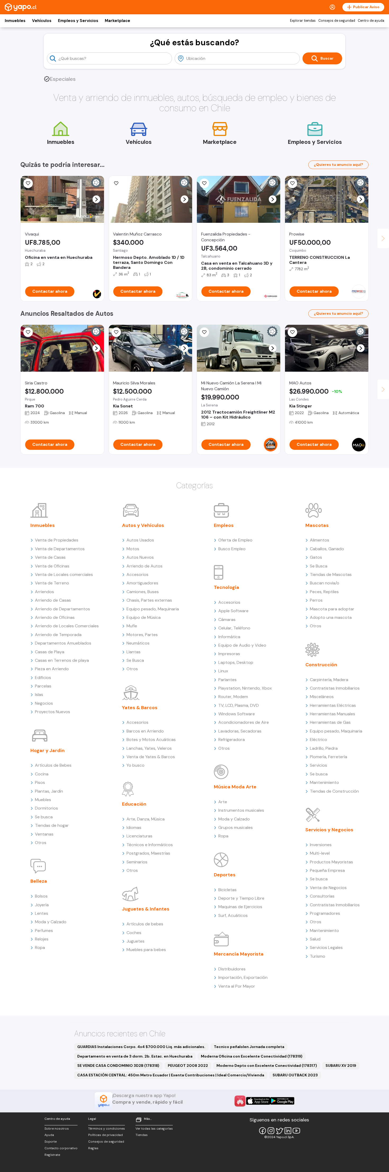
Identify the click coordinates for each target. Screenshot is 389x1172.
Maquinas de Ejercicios (240, 906)
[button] (96, 199)
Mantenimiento (324, 782)
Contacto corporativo (61, 1148)
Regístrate (52, 1155)
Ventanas (44, 834)
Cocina (41, 774)
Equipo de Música (143, 617)
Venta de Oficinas (52, 566)
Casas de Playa (49, 652)
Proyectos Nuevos (52, 711)
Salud (315, 939)
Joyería (42, 905)
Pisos (40, 782)
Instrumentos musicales (241, 810)
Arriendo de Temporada (58, 634)
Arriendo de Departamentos (62, 609)
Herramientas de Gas (330, 722)
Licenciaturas (139, 836)
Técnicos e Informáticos (149, 844)
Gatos (316, 557)
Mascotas (317, 525)
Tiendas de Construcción (334, 791)
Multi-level (320, 853)
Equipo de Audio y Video (242, 645)
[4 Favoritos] (116, 183)
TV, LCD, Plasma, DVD (238, 705)
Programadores (325, 913)
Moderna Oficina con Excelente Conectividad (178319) (251, 1056)
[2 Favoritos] (204, 183)
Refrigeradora (231, 739)
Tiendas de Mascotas (331, 574)
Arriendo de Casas (53, 600)
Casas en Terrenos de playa (62, 660)
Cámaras (227, 619)
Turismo (317, 956)
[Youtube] (296, 1130)
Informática (229, 637)
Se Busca (135, 660)
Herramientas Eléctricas (333, 705)
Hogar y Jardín (47, 750)
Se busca (44, 817)
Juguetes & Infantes (145, 909)
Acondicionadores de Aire (243, 722)
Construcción (321, 665)
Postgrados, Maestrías (148, 853)
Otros (40, 842)
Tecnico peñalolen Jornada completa (249, 1046)
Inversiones (321, 844)
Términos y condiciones (106, 1128)
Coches (133, 932)
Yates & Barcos (139, 707)
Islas (39, 694)
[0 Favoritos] (28, 183)
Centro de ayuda (371, 21)
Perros (316, 600)
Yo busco (135, 765)
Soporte (50, 1141)
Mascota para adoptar (332, 609)
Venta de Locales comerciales (64, 574)
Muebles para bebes (146, 949)
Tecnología (226, 587)
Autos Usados (140, 540)
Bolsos (41, 896)
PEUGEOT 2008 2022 (188, 1065)
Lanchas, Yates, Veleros (149, 748)
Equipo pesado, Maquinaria (152, 609)
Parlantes (227, 679)
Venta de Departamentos (60, 549)
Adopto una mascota (331, 617)
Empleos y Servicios (78, 20)
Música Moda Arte (235, 787)
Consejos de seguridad (336, 21)
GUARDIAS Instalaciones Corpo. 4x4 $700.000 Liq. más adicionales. (141, 1046)
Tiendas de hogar (52, 825)
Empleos (224, 525)
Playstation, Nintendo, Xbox (245, 688)
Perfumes (44, 930)
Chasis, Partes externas (149, 600)
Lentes (41, 913)
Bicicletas (227, 890)
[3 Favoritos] (116, 332)
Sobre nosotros (56, 1128)
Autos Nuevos (140, 557)
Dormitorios (46, 808)
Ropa (40, 947)
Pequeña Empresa (327, 870)
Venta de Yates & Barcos (150, 757)
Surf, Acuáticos (233, 915)
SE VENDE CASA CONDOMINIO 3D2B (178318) (118, 1065)
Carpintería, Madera (329, 679)
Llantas (133, 652)
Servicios (318, 765)
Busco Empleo (232, 549)
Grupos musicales (235, 827)
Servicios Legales (326, 947)
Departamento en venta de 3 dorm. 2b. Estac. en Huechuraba (134, 1056)
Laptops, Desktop (235, 662)
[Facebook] (262, 1130)
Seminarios (136, 862)
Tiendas (141, 1135)
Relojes (41, 939)
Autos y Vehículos (143, 525)
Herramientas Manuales (332, 714)
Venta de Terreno (52, 583)
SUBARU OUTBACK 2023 (295, 1075)
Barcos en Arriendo (145, 731)
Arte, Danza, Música (145, 819)
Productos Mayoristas (331, 862)
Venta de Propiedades (56, 540)
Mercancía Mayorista (239, 954)
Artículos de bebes (144, 924)
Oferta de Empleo (235, 540)
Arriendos (44, 591)
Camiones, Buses (142, 591)
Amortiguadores (142, 583)
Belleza (38, 881)
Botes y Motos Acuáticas (151, 739)
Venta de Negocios (328, 887)
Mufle (131, 626)
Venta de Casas (50, 557)
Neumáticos (138, 643)
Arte (222, 802)
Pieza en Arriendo (52, 669)
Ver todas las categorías (154, 1128)
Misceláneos (322, 696)
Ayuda (49, 1135)
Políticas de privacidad (105, 1135)
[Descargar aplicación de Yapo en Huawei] (240, 1101)
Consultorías (322, 896)
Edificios (43, 677)
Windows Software (236, 714)
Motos (132, 549)
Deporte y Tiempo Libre (241, 898)
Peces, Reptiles (324, 591)
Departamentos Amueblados (63, 643)
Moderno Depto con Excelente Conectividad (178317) (266, 1065)
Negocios (44, 703)
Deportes (225, 875)
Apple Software (233, 611)
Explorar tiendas (303, 21)
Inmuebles (15, 20)
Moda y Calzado (50, 922)
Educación (134, 804)
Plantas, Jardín (49, 791)
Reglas (93, 1148)
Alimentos (319, 540)
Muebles (43, 799)
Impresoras (229, 653)
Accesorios (137, 574)
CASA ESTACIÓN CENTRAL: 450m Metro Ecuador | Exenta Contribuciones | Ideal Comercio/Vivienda (170, 1075)
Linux (223, 671)
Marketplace (117, 20)
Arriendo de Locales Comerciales (67, 626)
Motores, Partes (142, 634)
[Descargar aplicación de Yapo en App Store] (258, 1101)
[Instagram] (271, 1130)
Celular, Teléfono (234, 628)
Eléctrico (318, 739)
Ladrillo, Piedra (324, 748)
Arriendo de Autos (144, 566)
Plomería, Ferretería (328, 757)
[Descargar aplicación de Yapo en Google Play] (282, 1101)
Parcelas (43, 686)
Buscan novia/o (324, 583)
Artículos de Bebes (53, 765)
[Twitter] (279, 1130)
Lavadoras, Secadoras (239, 731)
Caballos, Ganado (327, 549)
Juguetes (135, 941)
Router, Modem (233, 696)
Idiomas (133, 827)
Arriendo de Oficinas (55, 617)
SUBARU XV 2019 (340, 1065)
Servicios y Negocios (329, 830)
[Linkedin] (288, 1130)
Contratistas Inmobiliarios (335, 688)
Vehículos (41, 20)
